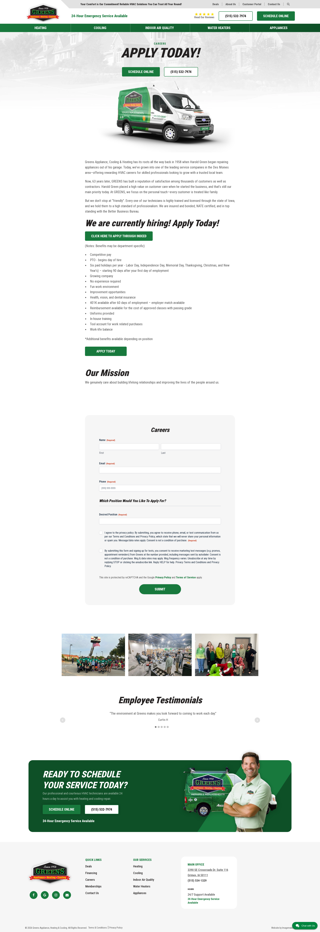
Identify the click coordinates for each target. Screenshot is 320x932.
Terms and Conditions (124, 536)
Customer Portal (251, 4)
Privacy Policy (147, 536)
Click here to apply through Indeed (118, 236)
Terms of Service (186, 577)
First (101, 452)
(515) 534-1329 (197, 880)
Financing (91, 873)
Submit (160, 589)
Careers (90, 879)
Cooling (100, 28)
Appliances (279, 28)
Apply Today (105, 351)
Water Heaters (219, 28)
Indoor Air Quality (159, 28)
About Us (231, 4)
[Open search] (288, 4)
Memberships (93, 886)
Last (163, 452)
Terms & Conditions (97, 927)
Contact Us (274, 4)
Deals (215, 4)
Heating (40, 28)
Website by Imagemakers (283, 927)
